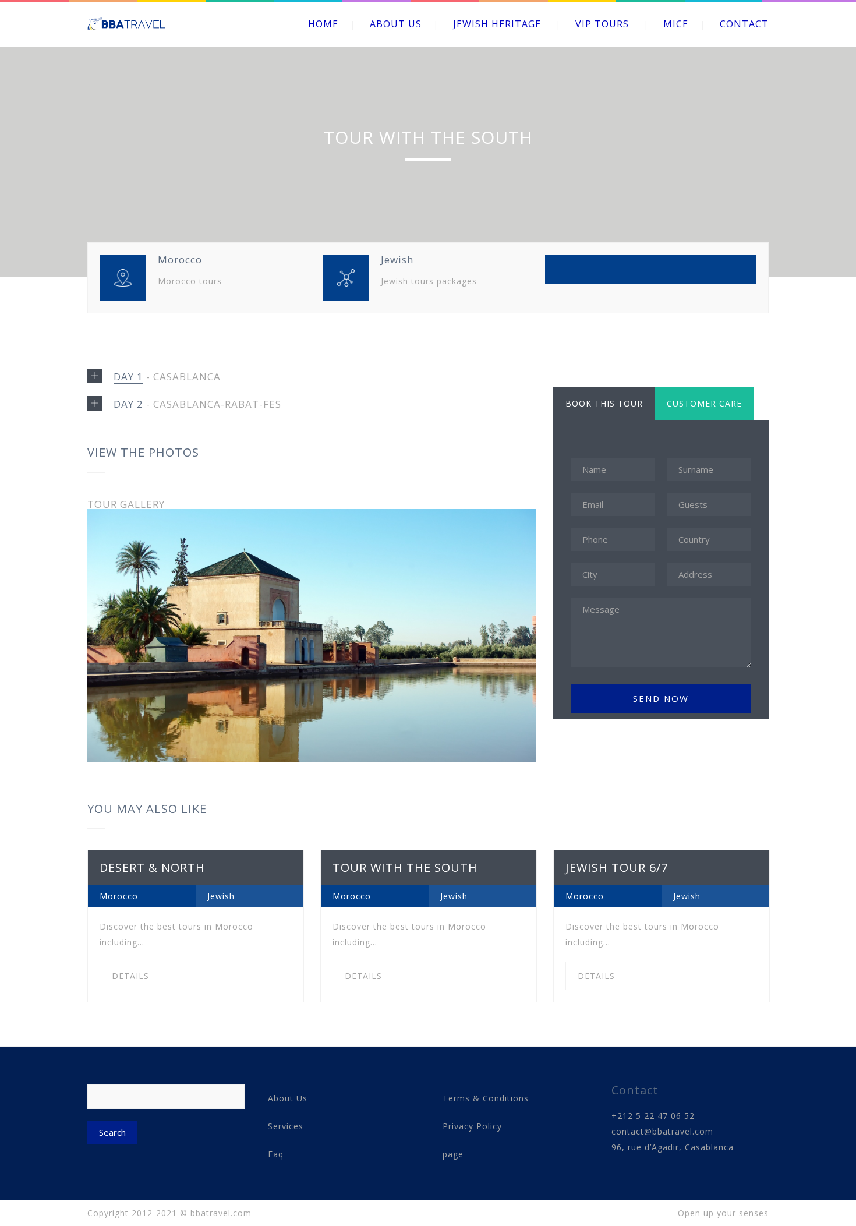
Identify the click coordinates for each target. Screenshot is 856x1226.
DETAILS (130, 975)
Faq (276, 1154)
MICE (675, 23)
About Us (287, 1098)
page (453, 1154)
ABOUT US (396, 23)
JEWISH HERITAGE (497, 23)
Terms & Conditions (486, 1098)
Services (285, 1126)
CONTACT (744, 23)
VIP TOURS (602, 23)
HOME (323, 23)
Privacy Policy (472, 1126)
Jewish (221, 896)
